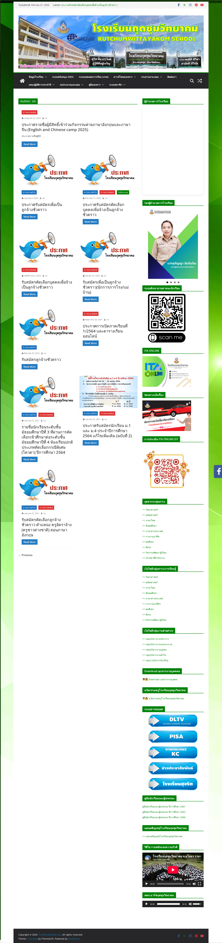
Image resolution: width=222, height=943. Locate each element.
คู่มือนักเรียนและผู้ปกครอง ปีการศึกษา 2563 (163, 811)
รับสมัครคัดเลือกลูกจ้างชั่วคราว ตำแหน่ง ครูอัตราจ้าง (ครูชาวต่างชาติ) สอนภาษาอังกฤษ (47, 527)
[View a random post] (200, 81)
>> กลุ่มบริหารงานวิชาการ (155, 638)
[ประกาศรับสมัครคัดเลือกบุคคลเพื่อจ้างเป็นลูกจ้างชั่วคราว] (108, 170)
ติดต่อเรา (171, 76)
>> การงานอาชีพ (150, 536)
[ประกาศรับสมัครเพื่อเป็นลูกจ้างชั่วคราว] (47, 170)
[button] (45, 77)
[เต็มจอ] (199, 883)
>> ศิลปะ (146, 547)
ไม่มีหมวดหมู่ (123, 192)
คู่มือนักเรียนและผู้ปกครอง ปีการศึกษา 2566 (163, 817)
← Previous (25, 555)
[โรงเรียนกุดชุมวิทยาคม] (22, 81)
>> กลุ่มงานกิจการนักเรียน (155, 660)
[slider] (168, 904)
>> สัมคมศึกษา (149, 593)
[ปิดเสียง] (194, 883)
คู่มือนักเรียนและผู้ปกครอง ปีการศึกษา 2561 (163, 806)
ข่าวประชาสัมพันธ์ (29, 112)
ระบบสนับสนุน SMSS (63, 76)
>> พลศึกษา (148, 541)
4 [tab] (178, 282)
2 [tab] (171, 282)
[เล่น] (146, 883)
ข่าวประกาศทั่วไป (29, 192)
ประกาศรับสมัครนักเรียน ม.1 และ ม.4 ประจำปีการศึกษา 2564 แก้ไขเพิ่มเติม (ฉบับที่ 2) (107, 430)
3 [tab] (175, 282)
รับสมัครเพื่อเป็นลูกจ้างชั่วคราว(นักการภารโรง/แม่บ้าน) (106, 287)
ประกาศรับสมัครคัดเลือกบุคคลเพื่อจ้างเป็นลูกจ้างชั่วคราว (89, 5)
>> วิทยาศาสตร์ (150, 509)
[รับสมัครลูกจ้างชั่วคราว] (47, 325)
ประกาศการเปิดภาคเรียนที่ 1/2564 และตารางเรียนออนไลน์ (105, 331)
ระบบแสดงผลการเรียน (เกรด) (93, 76)
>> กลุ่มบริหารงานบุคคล (154, 649)
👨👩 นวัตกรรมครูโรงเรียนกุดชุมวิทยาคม (163, 698)
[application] (173, 870)
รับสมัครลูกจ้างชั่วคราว (41, 359)
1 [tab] (167, 282)
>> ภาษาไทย (148, 520)
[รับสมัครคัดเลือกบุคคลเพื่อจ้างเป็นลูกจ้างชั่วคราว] (47, 247)
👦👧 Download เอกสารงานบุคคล (159, 679)
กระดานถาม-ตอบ (150, 76)
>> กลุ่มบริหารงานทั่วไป (154, 655)
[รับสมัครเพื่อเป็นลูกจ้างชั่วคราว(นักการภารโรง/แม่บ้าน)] (108, 247)
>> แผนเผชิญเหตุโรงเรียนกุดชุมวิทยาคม (162, 836)
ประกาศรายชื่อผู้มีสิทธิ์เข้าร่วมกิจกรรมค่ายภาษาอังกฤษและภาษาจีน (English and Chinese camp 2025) (76, 127)
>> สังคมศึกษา (149, 525)
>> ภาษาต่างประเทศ (152, 531)
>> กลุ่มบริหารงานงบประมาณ (157, 644)
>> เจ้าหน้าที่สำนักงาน (153, 557)
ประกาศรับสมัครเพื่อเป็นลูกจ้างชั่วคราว (42, 207)
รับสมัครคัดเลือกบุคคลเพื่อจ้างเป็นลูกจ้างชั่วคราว (47, 284)
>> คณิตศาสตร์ (150, 515)
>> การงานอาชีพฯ (151, 603)
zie (46, 118)
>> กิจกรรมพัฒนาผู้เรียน (154, 552)
